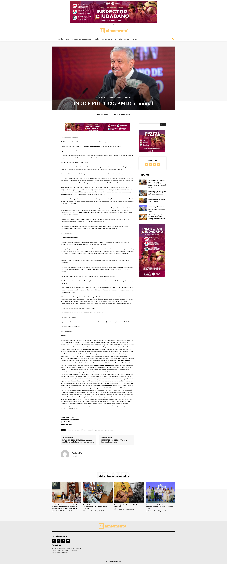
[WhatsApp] (158, 164)
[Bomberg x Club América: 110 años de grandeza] (143, 200)
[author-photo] (53, 511)
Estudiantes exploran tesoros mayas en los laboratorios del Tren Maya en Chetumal (157, 192)
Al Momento (101, 97)
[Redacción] (65, 454)
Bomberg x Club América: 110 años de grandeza (157, 200)
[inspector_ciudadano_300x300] (152, 151)
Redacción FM (58, 511)
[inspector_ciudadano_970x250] (113, 12)
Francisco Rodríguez (73, 430)
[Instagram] (58, 541)
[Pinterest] (154, 164)
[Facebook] (146, 164)
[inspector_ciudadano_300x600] (152, 276)
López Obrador (98, 430)
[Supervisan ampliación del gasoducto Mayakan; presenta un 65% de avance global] (143, 208)
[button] (161, 39)
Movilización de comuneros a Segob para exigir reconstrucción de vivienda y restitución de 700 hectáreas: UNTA (157, 184)
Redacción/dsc (90, 511)
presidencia (109, 430)
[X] (150, 164)
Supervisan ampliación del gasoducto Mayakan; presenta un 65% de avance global (156, 208)
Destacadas (115, 97)
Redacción (104, 114)
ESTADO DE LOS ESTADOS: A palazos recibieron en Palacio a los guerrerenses (78, 441)
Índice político (87, 430)
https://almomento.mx (78, 456)
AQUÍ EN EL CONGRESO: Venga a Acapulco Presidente (114, 441)
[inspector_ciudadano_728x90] (97, 131)
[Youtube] (68, 541)
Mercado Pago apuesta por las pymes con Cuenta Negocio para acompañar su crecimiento (156, 217)
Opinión (127, 97)
